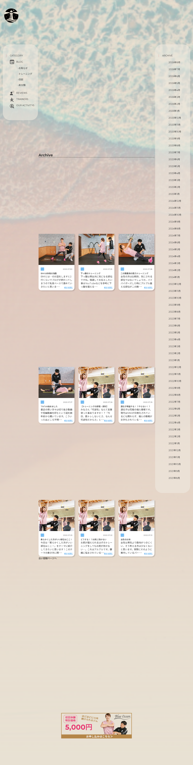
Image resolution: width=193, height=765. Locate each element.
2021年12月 (175, 450)
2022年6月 (174, 408)
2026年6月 (174, 76)
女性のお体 (126, 539)
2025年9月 (174, 138)
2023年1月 (174, 360)
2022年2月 (174, 436)
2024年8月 (174, 228)
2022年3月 (174, 429)
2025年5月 (174, 166)
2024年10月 (175, 214)
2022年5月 (174, 415)
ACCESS (16, 27)
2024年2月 (174, 270)
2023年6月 (174, 325)
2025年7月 (174, 152)
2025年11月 (174, 124)
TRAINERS (22, 99)
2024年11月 (175, 208)
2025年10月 (175, 131)
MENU (19, 17)
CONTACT (19, 24)
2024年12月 (175, 201)
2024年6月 (174, 242)
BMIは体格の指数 (49, 273)
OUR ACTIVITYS (25, 105)
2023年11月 (175, 291)
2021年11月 (174, 457)
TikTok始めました (49, 406)
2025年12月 (175, 117)
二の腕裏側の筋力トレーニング (134, 273)
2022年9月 (174, 388)
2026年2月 (174, 104)
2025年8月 (174, 145)
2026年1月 (174, 111)
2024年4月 (174, 256)
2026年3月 (174, 97)
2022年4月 (174, 422)
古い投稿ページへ (48, 558)
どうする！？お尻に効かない (93, 539)
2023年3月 (174, 346)
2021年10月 (175, 464)
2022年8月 (174, 395)
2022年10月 (175, 381)
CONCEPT (21, 11)
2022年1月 (174, 443)
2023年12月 (175, 284)
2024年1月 (174, 277)
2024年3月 (174, 263)
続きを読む (68, 287)
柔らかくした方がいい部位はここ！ (56, 539)
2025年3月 (174, 180)
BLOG (19, 62)
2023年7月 (174, 318)
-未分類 (21, 85)
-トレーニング (25, 74)
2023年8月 (174, 311)
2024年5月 (174, 249)
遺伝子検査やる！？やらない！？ (135, 406)
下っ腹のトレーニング (90, 273)
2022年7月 (174, 402)
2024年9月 (174, 221)
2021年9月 (174, 471)
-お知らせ (23, 68)
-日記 (20, 79)
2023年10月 (175, 298)
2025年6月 (174, 159)
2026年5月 (174, 83)
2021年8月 (174, 478)
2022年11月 (175, 374)
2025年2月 (174, 187)
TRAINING (22, 14)
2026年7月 (174, 69)
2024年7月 (174, 235)
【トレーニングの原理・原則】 (94, 406)
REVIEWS (21, 93)
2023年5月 (174, 332)
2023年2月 (174, 353)
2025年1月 (174, 194)
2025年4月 (174, 173)
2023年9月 (174, 305)
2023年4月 (174, 339)
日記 (42, 269)
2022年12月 (175, 367)
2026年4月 (174, 90)
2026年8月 (174, 62)
